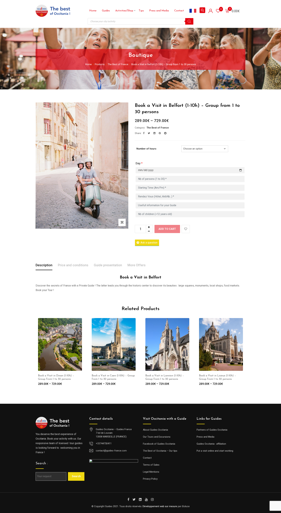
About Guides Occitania (155, 429)
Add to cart (167, 228)
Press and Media (159, 10)
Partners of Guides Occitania (212, 429)
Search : (42, 463)
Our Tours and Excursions (156, 436)
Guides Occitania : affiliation (211, 443)
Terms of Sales (151, 464)
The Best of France (158, 127)
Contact (179, 10)
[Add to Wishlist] (186, 229)
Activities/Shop (124, 10)
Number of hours (146, 148)
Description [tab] (44, 265)
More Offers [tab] (136, 265)
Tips (141, 10)
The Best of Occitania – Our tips (160, 450)
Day (139, 163)
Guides (106, 10)
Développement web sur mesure (160, 506)
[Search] (189, 21)
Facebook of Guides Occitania (159, 443)
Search (76, 476)
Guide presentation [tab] (108, 265)
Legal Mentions (151, 471)
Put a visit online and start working (215, 450)
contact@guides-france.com (111, 450)
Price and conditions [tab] (73, 265)
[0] (227, 10)
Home (92, 10)
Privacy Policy (150, 478)
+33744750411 (104, 443)
